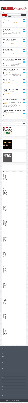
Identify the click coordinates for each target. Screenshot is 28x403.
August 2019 (4, 251)
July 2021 (4, 226)
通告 (2, 395)
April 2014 (4, 318)
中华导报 (6, 20)
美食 (2, 389)
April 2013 (4, 331)
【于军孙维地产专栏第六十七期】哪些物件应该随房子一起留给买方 (12, 111)
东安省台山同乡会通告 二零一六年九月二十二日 (10, 69)
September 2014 (5, 313)
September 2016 (5, 287)
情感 (13, 40)
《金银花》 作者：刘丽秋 (7, 29)
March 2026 (4, 178)
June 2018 (4, 266)
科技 (2, 386)
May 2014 (4, 317)
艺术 (2, 392)
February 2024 (5, 205)
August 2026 (4, 173)
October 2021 (4, 223)
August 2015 (4, 301)
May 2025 (4, 189)
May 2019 (4, 254)
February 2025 (5, 192)
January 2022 (4, 220)
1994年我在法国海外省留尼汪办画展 (8, 49)
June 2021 (4, 227)
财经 (13, 112)
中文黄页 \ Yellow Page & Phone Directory (8, 167)
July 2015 (4, 302)
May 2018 (4, 267)
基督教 (3, 362)
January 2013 (4, 334)
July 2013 (4, 328)
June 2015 (4, 303)
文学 (13, 30)
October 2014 (4, 312)
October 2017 (4, 273)
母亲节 (3, 380)
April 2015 (4, 305)
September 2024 (5, 197)
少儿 (2, 365)
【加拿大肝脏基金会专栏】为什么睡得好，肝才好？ (11, 19)
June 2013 (4, 329)
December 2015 (5, 297)
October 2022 (4, 210)
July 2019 (4, 252)
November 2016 (5, 285)
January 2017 (4, 283)
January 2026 (4, 180)
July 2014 (4, 315)
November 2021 (5, 222)
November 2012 (5, 336)
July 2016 (4, 289)
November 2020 (5, 235)
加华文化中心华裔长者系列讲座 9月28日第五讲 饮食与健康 (12, 59)
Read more (15, 22)
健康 (2, 353)
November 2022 (5, 209)
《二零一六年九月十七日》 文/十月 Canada (9, 39)
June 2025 (4, 188)
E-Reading (3, 350)
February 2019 (5, 257)
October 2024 (4, 196)
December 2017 (5, 271)
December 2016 (5, 284)
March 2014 (4, 319)
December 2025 (5, 181)
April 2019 (4, 255)
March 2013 (4, 332)
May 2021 (4, 228)
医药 (2, 357)
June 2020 (4, 240)
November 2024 (5, 195)
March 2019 (4, 256)
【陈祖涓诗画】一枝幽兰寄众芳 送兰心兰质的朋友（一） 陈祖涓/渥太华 (12, 90)
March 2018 (4, 269)
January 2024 (4, 206)
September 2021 (5, 224)
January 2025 (4, 193)
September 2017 (5, 274)
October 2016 (4, 286)
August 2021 (4, 225)
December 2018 (5, 259)
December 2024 (5, 194)
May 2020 (4, 241)
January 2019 (4, 258)
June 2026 (4, 175)
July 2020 (4, 239)
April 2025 (4, 190)
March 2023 (4, 208)
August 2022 (4, 212)
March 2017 (4, 281)
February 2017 (5, 282)
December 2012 (5, 335)
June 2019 (4, 253)
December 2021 (5, 221)
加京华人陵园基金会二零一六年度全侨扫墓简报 (10, 99)
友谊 (2, 359)
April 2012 (4, 344)
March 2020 (4, 243)
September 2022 (5, 211)
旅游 (2, 377)
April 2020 (4, 242)
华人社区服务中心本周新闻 (7, 79)
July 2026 (4, 174)
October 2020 (4, 236)
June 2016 (4, 290)
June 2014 (4, 316)
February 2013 (5, 333)
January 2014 (4, 321)
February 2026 (5, 179)
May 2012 (4, 343)
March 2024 (4, 204)
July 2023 (4, 207)
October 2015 (4, 299)
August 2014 (4, 314)
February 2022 (5, 219)
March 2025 (4, 191)
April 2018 (4, 268)
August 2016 (4, 288)
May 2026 (4, 176)
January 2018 (4, 270)
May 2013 (4, 330)
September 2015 (5, 300)
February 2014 (5, 320)
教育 (13, 50)
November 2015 (5, 298)
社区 (13, 60)
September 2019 (5, 250)
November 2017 (5, 272)
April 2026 (4, 177)
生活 (13, 20)
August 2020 (4, 238)
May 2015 (4, 304)
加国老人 (3, 356)
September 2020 (5, 237)
